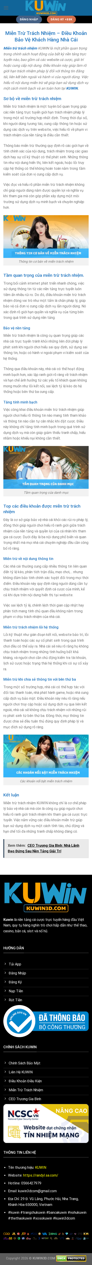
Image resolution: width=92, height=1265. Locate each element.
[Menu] (6, 7)
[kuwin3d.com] (46, 8)
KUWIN (71, 88)
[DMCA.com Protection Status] (71, 1258)
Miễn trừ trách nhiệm (20, 48)
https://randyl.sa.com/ (40, 1175)
